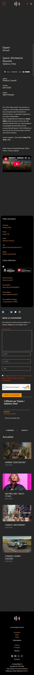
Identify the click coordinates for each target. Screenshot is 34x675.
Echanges (17, 647)
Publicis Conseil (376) (9, 254)
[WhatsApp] (15, 312)
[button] (28, 4)
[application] (17, 72)
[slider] (27, 71)
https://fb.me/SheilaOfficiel (11, 287)
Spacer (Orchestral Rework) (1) (12, 247)
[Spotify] (12, 656)
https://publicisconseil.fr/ (10, 294)
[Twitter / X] (7, 312)
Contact (17, 645)
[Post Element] (17, 456)
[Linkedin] (11, 312)
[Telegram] (20, 312)
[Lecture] (5, 72)
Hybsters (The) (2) (8, 241)
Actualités (17, 632)
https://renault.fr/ (8, 280)
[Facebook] (3, 312)
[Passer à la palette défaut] (31, 4)
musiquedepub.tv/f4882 (10, 302)
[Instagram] (22, 656)
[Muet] (23, 72)
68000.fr (25, 671)
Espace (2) (6, 234)
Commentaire (6, 329)
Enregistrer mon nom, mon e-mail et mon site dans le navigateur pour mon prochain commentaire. (17, 378)
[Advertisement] (17, 25)
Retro (17, 635)
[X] (19, 656)
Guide (17, 637)
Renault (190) (7, 227)
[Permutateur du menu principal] (4, 4)
